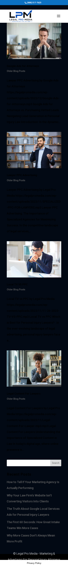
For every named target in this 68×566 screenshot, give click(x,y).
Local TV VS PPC (17, 284)
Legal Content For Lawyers (24, 393)
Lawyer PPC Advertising (22, 175)
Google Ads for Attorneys (23, 66)
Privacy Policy (34, 563)
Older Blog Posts (16, 71)
